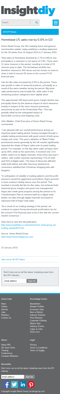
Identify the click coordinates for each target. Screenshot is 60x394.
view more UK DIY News (13, 259)
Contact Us (6, 318)
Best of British (36, 312)
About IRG (6, 345)
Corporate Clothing (38, 320)
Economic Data (37, 309)
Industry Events (37, 326)
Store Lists (35, 332)
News (3, 304)
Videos (4, 306)
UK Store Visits (8, 348)
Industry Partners (37, 315)
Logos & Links (36, 329)
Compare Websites (9, 356)
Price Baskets (36, 318)
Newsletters (35, 304)
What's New (35, 323)
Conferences (6, 353)
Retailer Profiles (37, 306)
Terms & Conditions (39, 348)
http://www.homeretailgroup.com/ (17, 237)
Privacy (33, 345)
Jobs (3, 312)
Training (4, 350)
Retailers (5, 315)
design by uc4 (38, 391)
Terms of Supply (37, 350)
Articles (4, 309)
